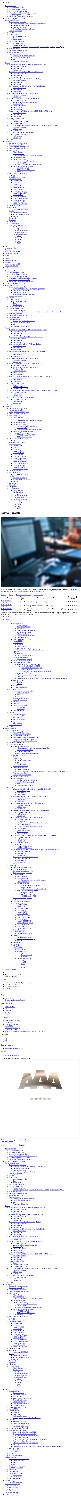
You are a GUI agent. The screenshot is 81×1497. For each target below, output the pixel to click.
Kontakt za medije (18, 710)
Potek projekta (17, 68)
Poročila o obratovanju (20, 212)
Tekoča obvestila (18, 152)
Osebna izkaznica (22, 625)
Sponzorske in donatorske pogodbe (31, 668)
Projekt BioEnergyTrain (20, 204)
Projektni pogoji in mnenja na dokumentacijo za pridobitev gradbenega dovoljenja (38, 47)
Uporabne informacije (11, 253)
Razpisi (15, 721)
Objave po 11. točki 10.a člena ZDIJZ (28, 666)
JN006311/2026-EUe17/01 (6, 605)
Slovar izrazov (21, 707)
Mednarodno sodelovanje (20, 657)
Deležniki (20, 644)
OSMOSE (8, 1010)
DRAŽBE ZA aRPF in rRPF (26, 170)
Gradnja (11, 32)
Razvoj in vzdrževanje (12, 20)
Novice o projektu (18, 107)
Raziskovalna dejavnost (20, 687)
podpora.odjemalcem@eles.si (16, 1000)
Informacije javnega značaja (21, 662)
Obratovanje (8, 141)
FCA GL (19, 237)
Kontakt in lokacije (18, 680)
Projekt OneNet (17, 186)
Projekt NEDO (17, 182)
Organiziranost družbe (23, 627)
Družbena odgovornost (24, 648)
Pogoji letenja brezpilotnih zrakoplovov (21, 16)
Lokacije (19, 684)
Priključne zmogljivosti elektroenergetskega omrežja (29, 23)
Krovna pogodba (22, 163)
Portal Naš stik (17, 703)
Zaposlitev (8, 250)
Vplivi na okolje (18, 104)
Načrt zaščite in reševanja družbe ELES (13, 1021)
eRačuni (15, 685)
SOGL (19, 236)
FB (6, 1038)
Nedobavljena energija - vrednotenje (24, 29)
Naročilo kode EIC (15, 207)
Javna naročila (17, 718)
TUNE (11, 139)
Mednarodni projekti (15, 179)
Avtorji (10, 1142)
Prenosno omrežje (10, 6)
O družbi (7, 246)
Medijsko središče (10, 248)
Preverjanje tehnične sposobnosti (27, 161)
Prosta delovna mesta (19, 714)
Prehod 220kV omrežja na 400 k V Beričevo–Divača (25, 98)
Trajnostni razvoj (18, 643)
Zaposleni (16, 652)
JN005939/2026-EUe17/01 (6, 602)
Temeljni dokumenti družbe (25, 636)
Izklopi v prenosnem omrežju (22, 214)
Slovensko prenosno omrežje (18, 9)
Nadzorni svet (21, 628)
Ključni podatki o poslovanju (26, 630)
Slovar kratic (20, 709)
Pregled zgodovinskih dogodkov (23, 660)
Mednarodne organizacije (24, 659)
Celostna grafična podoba (21, 698)
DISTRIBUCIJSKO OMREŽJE (15, 18)
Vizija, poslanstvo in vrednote (22, 639)
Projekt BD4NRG (18, 189)
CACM (19, 239)
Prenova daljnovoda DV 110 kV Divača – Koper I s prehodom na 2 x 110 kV (33, 125)
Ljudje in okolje (14, 34)
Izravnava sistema (18, 154)
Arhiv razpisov (17, 723)
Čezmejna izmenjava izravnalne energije (29, 155)
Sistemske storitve (14, 150)
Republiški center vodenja (17, 177)
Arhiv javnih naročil (7, 616)
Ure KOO (16, 216)
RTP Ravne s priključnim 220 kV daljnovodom (23, 93)
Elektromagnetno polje (20, 36)
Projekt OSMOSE (18, 184)
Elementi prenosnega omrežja (18, 11)
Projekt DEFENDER (19, 191)
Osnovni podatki (18, 623)
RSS (14, 175)
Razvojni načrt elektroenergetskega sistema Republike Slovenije (25, 1031)
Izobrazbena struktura (23, 653)
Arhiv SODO (21, 677)
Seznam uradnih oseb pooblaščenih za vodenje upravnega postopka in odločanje (42, 678)
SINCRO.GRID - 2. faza (20, 123)
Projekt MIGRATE (19, 202)
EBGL (19, 241)
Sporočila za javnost (23, 693)
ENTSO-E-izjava (10, 969)
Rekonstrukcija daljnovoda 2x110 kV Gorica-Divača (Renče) (28, 64)
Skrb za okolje (21, 646)
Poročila (11, 211)
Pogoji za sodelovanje (19, 159)
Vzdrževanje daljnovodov (21, 61)
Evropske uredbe (14, 223)
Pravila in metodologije (20, 234)
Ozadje (15, 120)
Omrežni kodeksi (18, 227)
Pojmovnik (12, 220)
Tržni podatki (13, 221)
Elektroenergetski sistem (16, 7)
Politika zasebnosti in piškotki (10, 1140)
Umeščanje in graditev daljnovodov (24, 56)
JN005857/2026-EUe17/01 (6, 609)
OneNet (7, 1014)
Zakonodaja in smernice (16, 52)
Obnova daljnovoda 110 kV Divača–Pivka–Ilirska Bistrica (27, 86)
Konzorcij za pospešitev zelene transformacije (31, 650)
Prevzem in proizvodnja (16, 145)
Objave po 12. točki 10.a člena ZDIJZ (28, 664)
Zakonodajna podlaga (19, 157)
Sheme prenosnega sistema (21, 25)
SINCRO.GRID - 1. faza (20, 122)
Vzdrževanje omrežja (15, 48)
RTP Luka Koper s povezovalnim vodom (21, 132)
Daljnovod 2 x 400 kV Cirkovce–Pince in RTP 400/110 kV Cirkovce (30, 111)
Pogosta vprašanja (14, 54)
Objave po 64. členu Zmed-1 (26, 673)
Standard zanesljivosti (19, 27)
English (7, 255)
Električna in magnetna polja (21, 57)
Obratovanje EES (22, 232)
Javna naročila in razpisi (12, 252)
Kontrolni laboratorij (15, 205)
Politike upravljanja (23, 634)
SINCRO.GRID (18, 180)
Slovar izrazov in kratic (20, 705)
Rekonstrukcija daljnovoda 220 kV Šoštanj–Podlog (25, 79)
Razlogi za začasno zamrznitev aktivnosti (25, 102)
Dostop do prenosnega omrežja (18, 148)
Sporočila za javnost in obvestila (23, 691)
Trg (18, 229)
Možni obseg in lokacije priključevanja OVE (12, 1028)
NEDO (7, 1008)
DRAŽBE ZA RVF (23, 168)
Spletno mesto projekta (12, 1055)
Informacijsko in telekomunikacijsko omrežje (23, 13)
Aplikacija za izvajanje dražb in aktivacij (29, 164)
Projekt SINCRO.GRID (16, 118)
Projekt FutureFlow (19, 200)
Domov (7, 2)
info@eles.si (10, 988)
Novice (19, 694)
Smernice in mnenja (19, 45)
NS (6, 1041)
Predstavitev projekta (19, 66)
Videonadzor (24, 1140)
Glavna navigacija (10, 728)
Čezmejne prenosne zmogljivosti (19, 147)
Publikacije (16, 701)
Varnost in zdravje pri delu (25, 655)
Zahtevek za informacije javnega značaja (29, 675)
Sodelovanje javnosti (19, 105)
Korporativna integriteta (24, 632)
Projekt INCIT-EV (18, 188)
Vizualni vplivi (17, 40)
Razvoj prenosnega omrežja (17, 22)
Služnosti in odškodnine (16, 41)
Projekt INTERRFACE (20, 196)
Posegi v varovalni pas (16, 43)
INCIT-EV (8, 1012)
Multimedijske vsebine (20, 700)
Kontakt (19, 682)
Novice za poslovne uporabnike (18, 173)
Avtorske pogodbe (26, 669)
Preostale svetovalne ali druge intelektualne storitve (36, 671)
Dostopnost (4, 1142)
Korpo (7, 619)
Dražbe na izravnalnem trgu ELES (23, 166)
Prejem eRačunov (22, 637)
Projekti (7, 63)
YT (6, 1040)
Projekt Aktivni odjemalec (21, 198)
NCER (19, 243)
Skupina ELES (17, 641)
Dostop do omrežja (22, 230)
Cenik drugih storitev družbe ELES (11, 1025)
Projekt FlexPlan (18, 195)
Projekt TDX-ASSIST (20, 193)
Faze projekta (17, 70)
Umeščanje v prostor (15, 31)
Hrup (14, 38)
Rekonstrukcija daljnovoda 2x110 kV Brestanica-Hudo (26, 72)
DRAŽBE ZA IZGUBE (24, 171)
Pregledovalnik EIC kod (20, 209)
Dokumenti (12, 218)
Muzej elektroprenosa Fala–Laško (19, 15)
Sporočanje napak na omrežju (18, 50)
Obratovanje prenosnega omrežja (19, 143)
